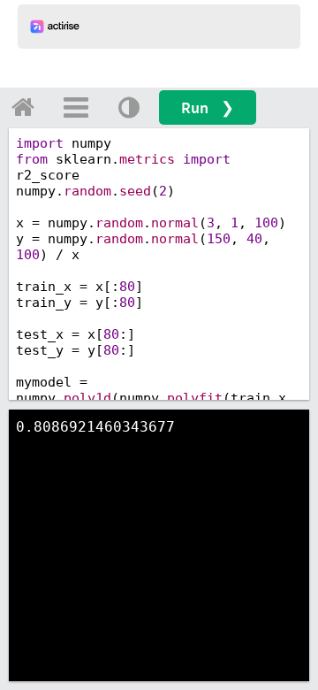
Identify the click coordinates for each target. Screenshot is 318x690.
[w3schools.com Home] (23, 107)
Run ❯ (207, 107)
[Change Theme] (129, 107)
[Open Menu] (76, 107)
